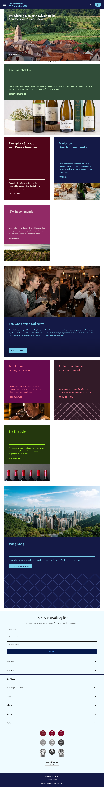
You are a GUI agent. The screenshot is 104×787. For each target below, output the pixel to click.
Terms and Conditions (52, 776)
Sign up (52, 651)
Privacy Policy (52, 780)
